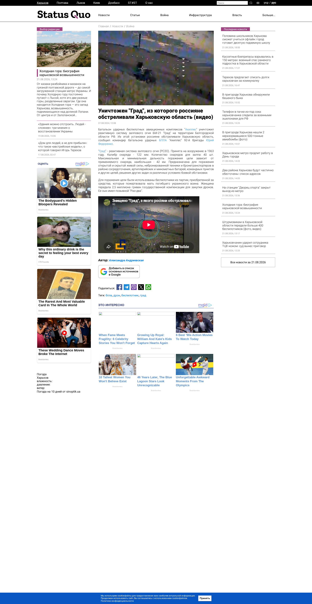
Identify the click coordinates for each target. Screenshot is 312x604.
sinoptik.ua (73, 391)
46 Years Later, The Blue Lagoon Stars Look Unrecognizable (154, 381)
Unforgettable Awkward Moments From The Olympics (192, 381)
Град (102, 151)
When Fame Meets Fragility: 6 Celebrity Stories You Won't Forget (117, 339)
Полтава (62, 3)
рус (274, 2)
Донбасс (114, 3)
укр (266, 2)
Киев (96, 3)
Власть (237, 15)
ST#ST (132, 3)
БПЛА (164, 140)
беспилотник (130, 295)
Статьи (135, 15)
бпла (109, 295)
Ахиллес (190, 129)
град (143, 295)
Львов (81, 3)
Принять (205, 598)
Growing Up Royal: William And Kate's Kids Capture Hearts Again (154, 339)
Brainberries (117, 348)
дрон (116, 295)
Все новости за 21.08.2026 (248, 262)
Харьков (42, 3)
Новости (104, 15)
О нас (149, 3)
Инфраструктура (200, 15)
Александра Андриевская (126, 260)
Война (164, 15)
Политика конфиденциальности (117, 601)
